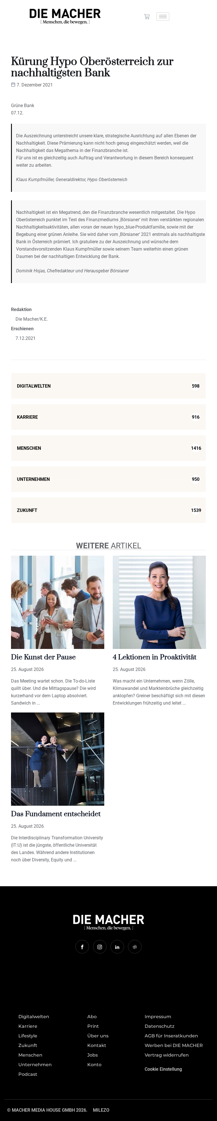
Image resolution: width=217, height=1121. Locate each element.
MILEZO (101, 1110)
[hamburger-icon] (163, 16)
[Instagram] (100, 946)
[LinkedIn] (117, 946)
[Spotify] (135, 946)
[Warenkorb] (147, 16)
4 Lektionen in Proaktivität (154, 657)
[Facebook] (82, 946)
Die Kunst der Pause (43, 657)
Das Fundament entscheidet (56, 814)
